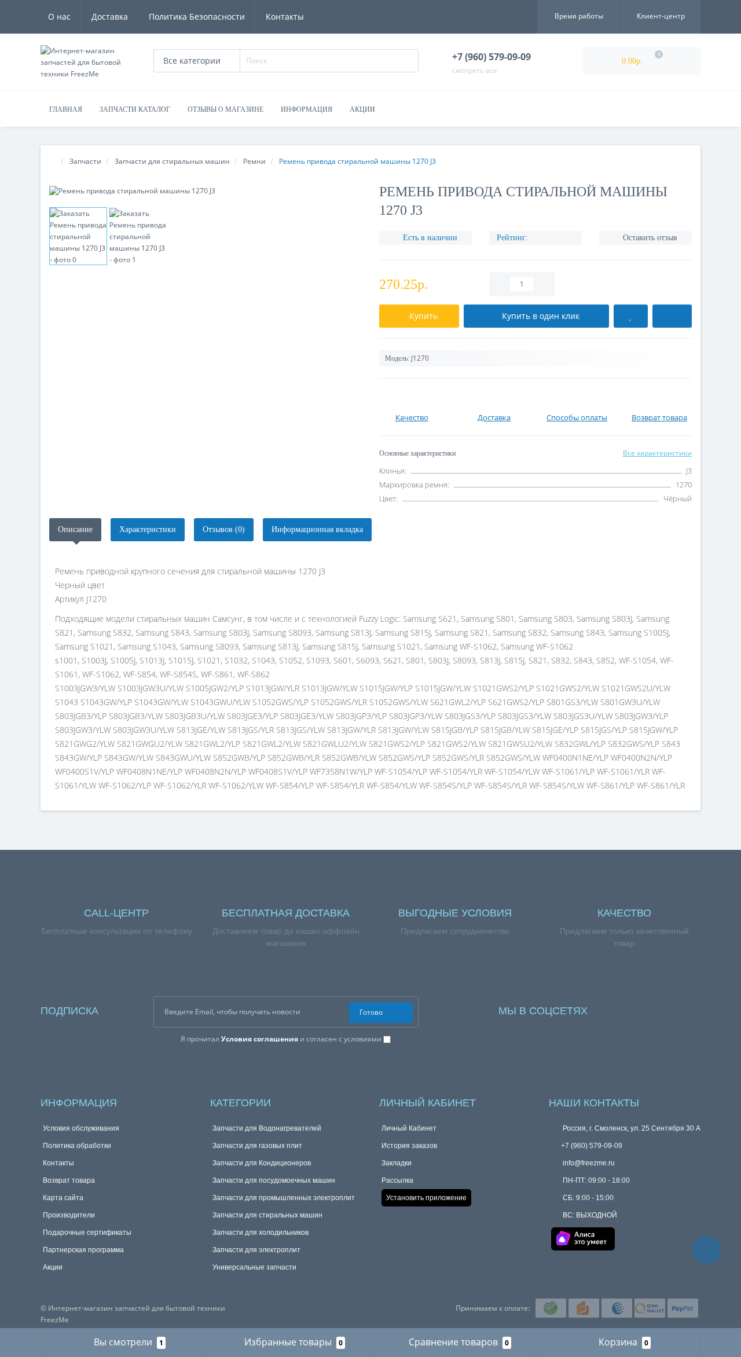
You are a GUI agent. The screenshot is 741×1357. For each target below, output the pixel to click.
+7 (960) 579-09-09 (591, 1146)
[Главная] (52, 161)
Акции (362, 109)
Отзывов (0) (224, 529)
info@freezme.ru (588, 1163)
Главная (65, 109)
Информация (306, 109)
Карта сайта (63, 1198)
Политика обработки (77, 1146)
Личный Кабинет (408, 1128)
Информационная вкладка (317, 529)
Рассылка (397, 1180)
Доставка (109, 16)
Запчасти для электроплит (256, 1250)
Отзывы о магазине (225, 109)
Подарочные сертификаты (87, 1232)
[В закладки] (631, 316)
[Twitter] (674, 1008)
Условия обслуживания (81, 1128)
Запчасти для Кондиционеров (261, 1163)
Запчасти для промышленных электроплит (283, 1198)
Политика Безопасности (197, 16)
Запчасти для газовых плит (257, 1146)
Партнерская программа (83, 1250)
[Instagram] (627, 1008)
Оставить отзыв (650, 237)
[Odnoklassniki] (659, 1008)
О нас (59, 16)
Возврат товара (69, 1180)
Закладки (396, 1163)
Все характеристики (657, 453)
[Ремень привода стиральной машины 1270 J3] (205, 191)
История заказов (409, 1146)
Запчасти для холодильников (260, 1232)
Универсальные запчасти (254, 1267)
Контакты (285, 16)
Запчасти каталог (135, 109)
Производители (69, 1215)
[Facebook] (612, 1008)
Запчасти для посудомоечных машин (273, 1180)
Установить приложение (426, 1198)
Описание (75, 529)
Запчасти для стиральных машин (267, 1215)
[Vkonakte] (643, 1008)
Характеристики (147, 529)
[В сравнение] (672, 316)
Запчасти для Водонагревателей (266, 1128)
